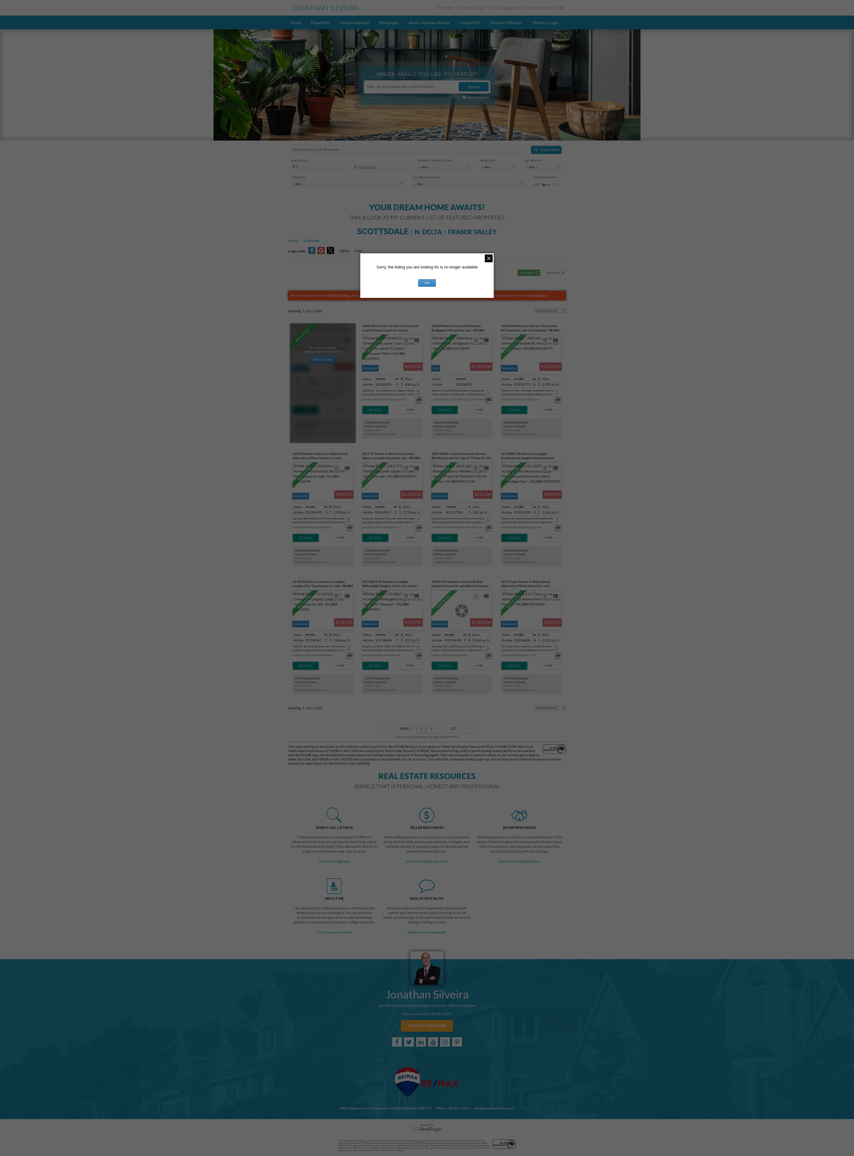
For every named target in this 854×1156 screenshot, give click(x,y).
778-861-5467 (303, 430)
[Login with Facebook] (311, 252)
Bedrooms (487, 160)
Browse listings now (334, 861)
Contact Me (469, 22)
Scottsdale (311, 240)
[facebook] (397, 1042)
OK (427, 283)
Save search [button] (527, 272)
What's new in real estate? (427, 932)
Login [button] (358, 250)
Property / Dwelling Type (434, 160)
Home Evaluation (354, 22)
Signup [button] (344, 250)
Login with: (297, 251)
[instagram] (445, 1042)
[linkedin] (421, 1042)
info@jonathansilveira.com (528, 7)
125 (453, 728)
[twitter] (409, 1042)
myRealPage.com (427, 1129)
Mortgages (389, 22)
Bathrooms (533, 160)
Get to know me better (334, 932)
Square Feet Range (426, 177)
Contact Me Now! (427, 1025)
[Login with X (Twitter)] (330, 252)
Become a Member (506, 22)
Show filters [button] (553, 272)
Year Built (298, 177)
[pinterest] (457, 1042)
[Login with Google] (321, 252)
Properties (320, 22)
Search (474, 86)
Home (295, 22)
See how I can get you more (426, 861)
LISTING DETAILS (306, 410)
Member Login (545, 22)
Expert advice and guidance (519, 861)
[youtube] (433, 1042)
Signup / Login (322, 359)
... (441, 728)
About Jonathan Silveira (429, 22)
